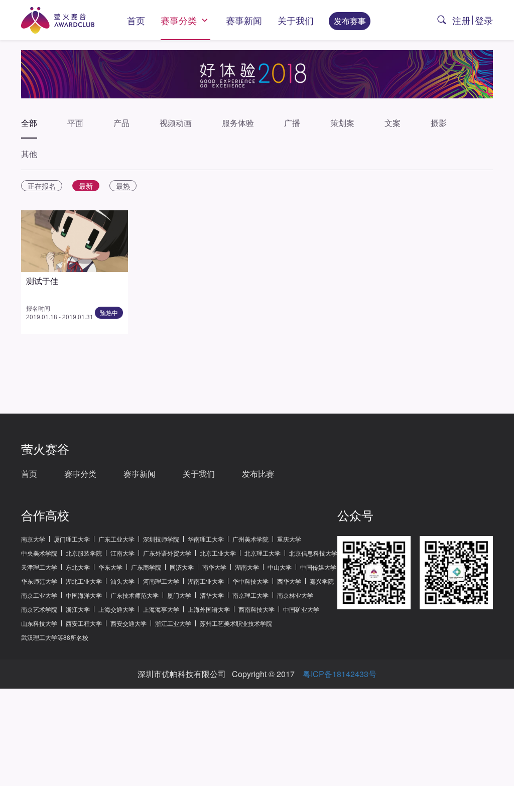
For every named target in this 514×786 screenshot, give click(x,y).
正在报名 (42, 186)
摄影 (439, 122)
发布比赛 (258, 473)
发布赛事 (350, 21)
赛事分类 (180, 20)
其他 (29, 154)
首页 (136, 20)
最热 (123, 186)
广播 (292, 122)
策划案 (342, 122)
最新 (86, 186)
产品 (121, 122)
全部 (29, 122)
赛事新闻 (244, 20)
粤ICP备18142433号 (339, 674)
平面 (75, 122)
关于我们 (296, 20)
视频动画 (176, 122)
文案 (392, 122)
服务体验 (238, 122)
